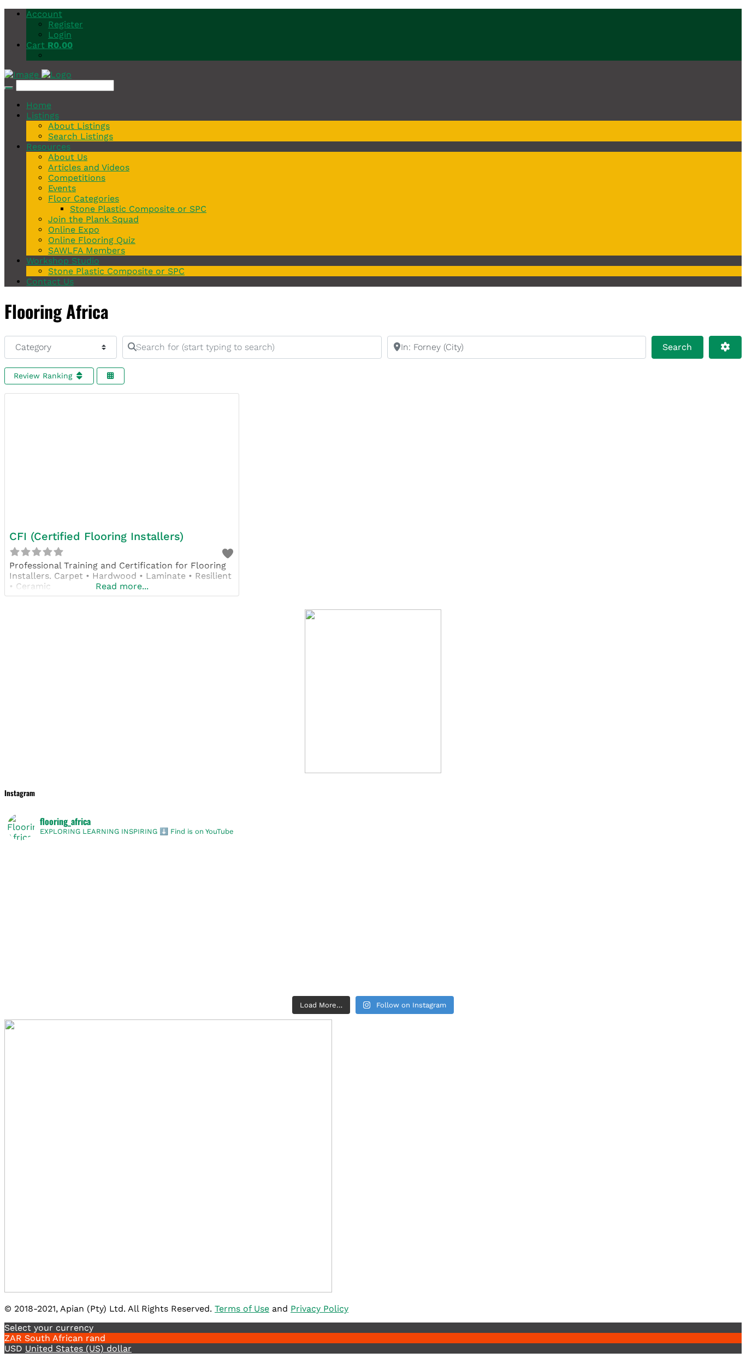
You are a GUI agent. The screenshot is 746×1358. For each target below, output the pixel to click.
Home (38, 105)
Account (44, 14)
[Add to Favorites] (227, 553)
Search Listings (80, 136)
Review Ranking (44, 375)
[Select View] (111, 375)
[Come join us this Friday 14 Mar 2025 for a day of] (190, 912)
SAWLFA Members (86, 250)
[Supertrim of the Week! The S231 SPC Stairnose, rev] (190, 969)
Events (62, 188)
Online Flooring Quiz (91, 240)
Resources (48, 146)
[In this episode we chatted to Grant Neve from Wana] (556, 912)
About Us (67, 157)
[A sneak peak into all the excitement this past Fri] (556, 855)
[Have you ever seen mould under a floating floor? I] (556, 969)
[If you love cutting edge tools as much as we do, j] (556, 926)
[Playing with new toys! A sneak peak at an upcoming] (556, 940)
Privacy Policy (319, 1308)
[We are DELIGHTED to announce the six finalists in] (190, 869)
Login (60, 34)
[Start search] (8, 88)
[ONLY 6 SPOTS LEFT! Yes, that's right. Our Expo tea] (556, 884)
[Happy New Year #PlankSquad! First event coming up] (190, 940)
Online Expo (73, 229)
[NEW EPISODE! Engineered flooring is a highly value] (190, 955)
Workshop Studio (62, 261)
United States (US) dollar (78, 1348)
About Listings (79, 126)
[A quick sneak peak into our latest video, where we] (556, 898)
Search (682, 346)
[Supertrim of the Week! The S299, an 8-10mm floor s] (190, 926)
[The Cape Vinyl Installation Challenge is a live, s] (556, 869)
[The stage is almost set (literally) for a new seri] (190, 983)
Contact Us (50, 281)
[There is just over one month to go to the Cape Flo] (190, 884)
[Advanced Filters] (725, 347)
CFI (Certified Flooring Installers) (96, 536)
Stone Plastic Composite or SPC (138, 209)
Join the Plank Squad (93, 219)
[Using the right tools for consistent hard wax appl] (556, 955)
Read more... (122, 586)
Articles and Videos (88, 167)
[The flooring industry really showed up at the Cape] (190, 855)
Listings (42, 115)
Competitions (76, 178)
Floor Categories (83, 198)
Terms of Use (242, 1308)
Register (65, 24)
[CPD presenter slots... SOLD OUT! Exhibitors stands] (190, 898)
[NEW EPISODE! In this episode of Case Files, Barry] (556, 983)
